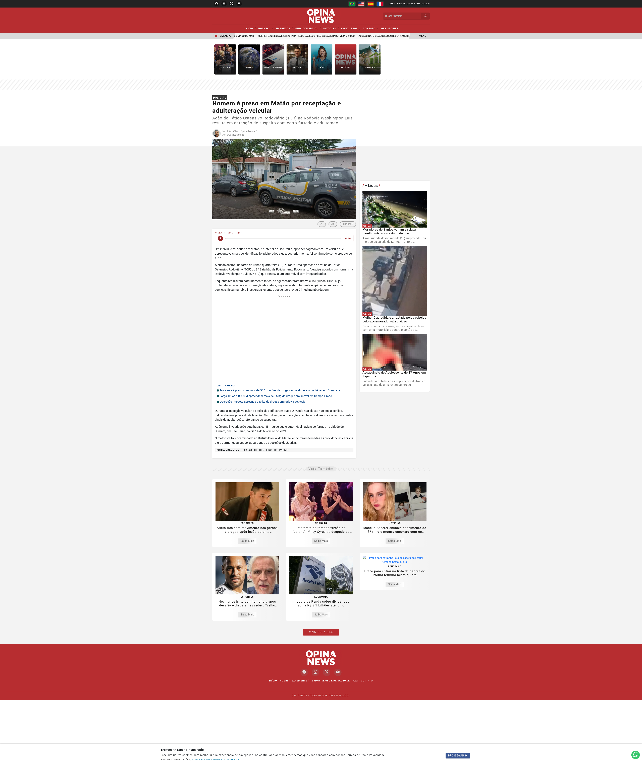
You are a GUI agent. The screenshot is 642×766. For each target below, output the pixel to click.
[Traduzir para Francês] (380, 4)
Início (250, 28)
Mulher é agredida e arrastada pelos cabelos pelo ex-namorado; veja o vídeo (291, 36)
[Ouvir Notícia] (220, 238)
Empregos (284, 28)
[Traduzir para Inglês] (361, 4)
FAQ (355, 680)
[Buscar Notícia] (425, 16)
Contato (370, 28)
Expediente (299, 680)
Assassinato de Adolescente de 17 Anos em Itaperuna (377, 36)
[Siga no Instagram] (224, 3)
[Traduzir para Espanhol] (370, 4)
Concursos (350, 28)
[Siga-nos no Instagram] (315, 672)
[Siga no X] (231, 3)
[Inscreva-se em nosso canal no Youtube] (338, 672)
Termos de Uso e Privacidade (330, 680)
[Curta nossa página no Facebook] (304, 672)
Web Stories (389, 28)
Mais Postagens (321, 632)
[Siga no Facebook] (216, 3)
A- (321, 224)
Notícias (331, 28)
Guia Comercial (308, 28)
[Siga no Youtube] (239, 3)
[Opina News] (321, 15)
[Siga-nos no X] (326, 672)
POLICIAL (265, 28)
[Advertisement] (284, 338)
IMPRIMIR (348, 224)
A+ (332, 224)
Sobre (284, 680)
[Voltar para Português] (352, 4)
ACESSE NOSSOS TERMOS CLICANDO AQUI (215, 759)
